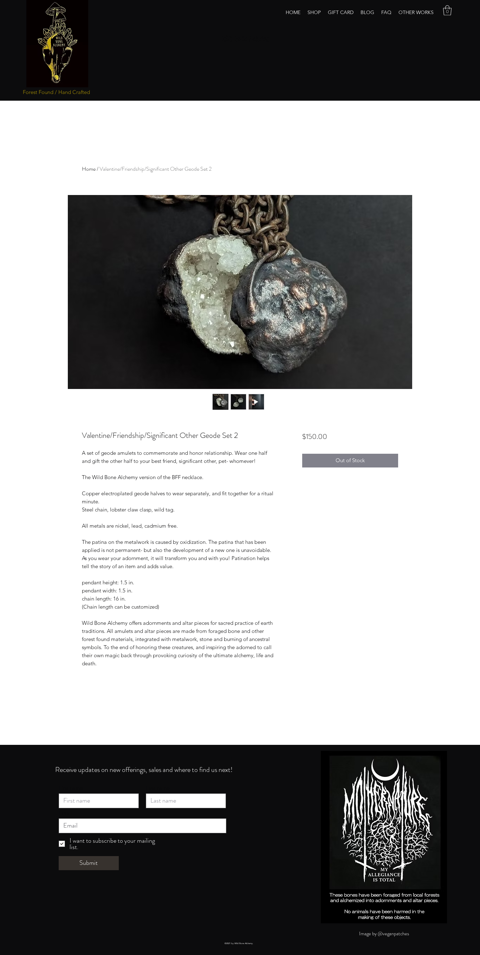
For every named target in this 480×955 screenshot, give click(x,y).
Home (89, 169)
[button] (447, 10)
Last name (158, 788)
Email (65, 813)
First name (71, 788)
